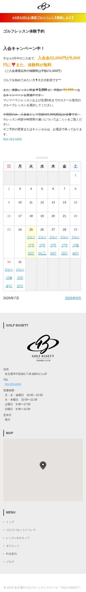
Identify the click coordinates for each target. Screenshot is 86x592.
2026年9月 (73, 298)
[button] (43, 466)
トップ (10, 522)
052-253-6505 (12, 139)
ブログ (10, 561)
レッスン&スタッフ (18, 538)
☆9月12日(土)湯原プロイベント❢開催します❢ (43, 17)
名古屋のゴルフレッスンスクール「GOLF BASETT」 (48, 587)
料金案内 (11, 553)
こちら (63, 119)
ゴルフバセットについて (21, 530)
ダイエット (13, 545)
